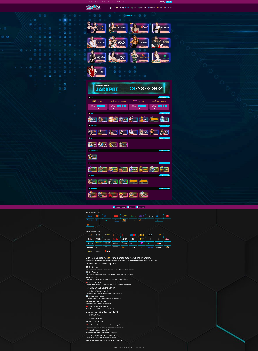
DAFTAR (169, 1)
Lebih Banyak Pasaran (164, 97)
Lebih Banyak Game (164, 113)
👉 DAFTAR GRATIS (90, 343)
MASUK (162, 1)
